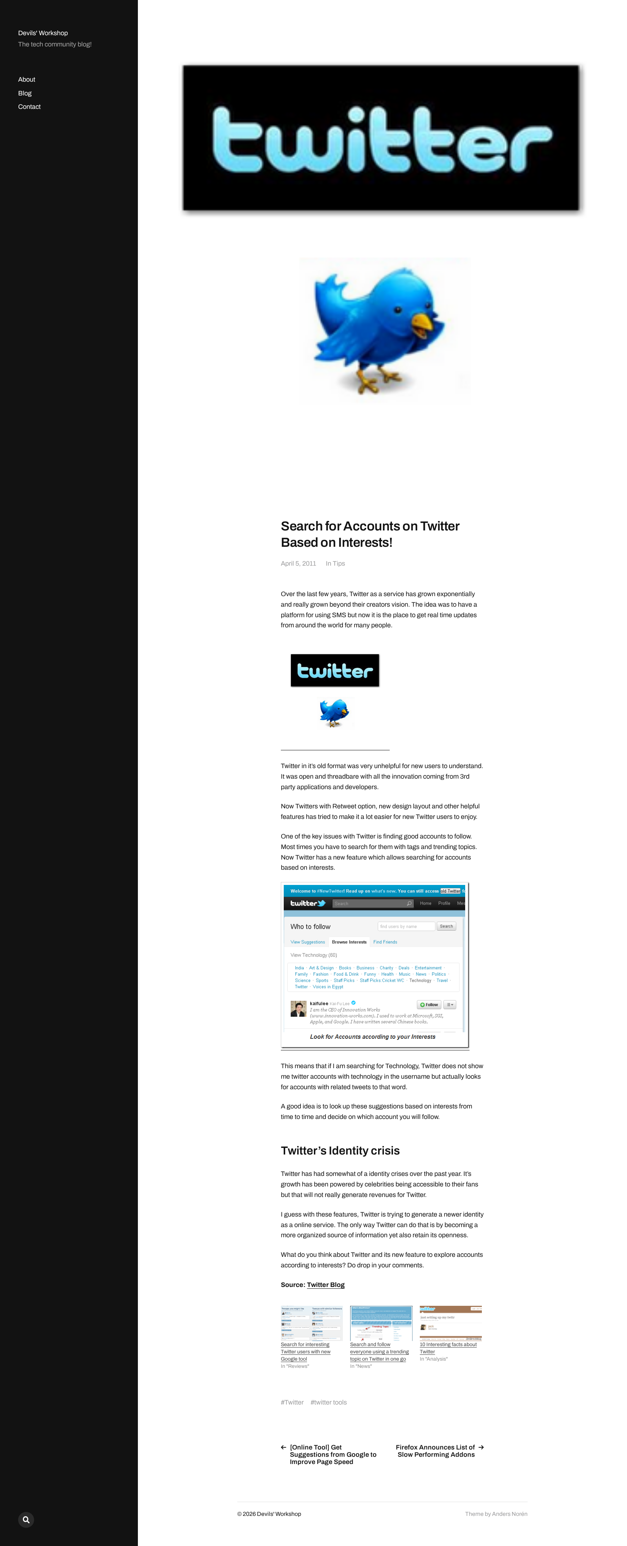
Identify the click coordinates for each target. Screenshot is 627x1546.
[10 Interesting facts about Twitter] (451, 1323)
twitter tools (330, 1402)
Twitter (294, 1402)
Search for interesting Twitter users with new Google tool (306, 1352)
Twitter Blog (326, 1284)
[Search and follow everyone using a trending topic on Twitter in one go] (381, 1323)
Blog (25, 93)
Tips (339, 563)
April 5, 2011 (298, 563)
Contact (29, 106)
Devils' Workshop (43, 33)
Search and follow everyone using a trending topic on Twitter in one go (379, 1352)
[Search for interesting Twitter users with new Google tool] (312, 1323)
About (26, 79)
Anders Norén (510, 1514)
